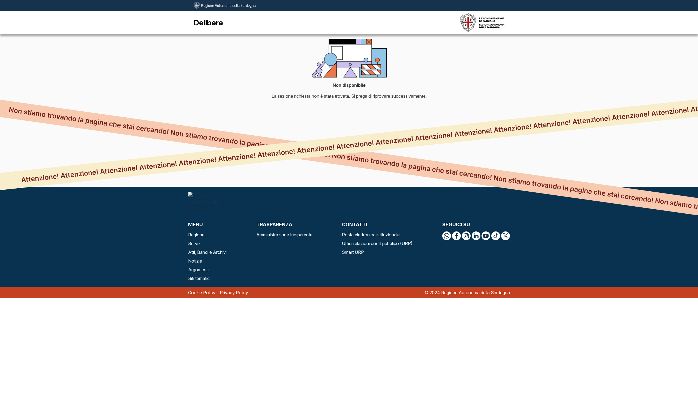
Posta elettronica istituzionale (371, 234)
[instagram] (466, 236)
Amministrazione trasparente (284, 234)
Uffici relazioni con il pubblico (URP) (377, 243)
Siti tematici (199, 278)
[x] (505, 236)
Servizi (194, 243)
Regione (196, 234)
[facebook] (456, 236)
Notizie (195, 261)
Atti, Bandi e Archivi (207, 252)
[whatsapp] (446, 236)
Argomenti (198, 269)
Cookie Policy (201, 292)
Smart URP (353, 252)
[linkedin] (476, 236)
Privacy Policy (234, 292)
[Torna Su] (680, 375)
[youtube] (486, 236)
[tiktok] (495, 236)
